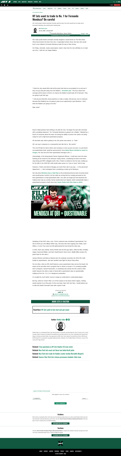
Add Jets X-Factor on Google (61, 295)
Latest (44, 8)
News (41, 12)
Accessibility (78, 451)
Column (83, 34)
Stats (69, 8)
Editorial (57, 451)
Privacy (62, 451)
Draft (87, 8)
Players (36, 2)
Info (40, 2)
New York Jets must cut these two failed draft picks (56, 350)
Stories (15, 2)
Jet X (33, 12)
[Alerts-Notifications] (5, 5)
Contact (46, 451)
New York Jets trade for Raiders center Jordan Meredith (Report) (61, 353)
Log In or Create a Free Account (41, 391)
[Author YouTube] (69, 320)
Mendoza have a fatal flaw (50, 173)
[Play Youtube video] (60, 202)
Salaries (77, 8)
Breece (64, 8)
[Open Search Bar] (114, 2)
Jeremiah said (66, 90)
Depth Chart (50, 8)
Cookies (72, 451)
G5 (55, 8)
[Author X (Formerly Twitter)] (67, 320)
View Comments (60, 403)
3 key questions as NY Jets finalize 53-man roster (56, 346)
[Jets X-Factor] (6, 2)
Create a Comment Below (61, 294)
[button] (118, 2)
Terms (67, 451)
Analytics (24, 2)
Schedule (59, 8)
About (40, 451)
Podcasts (30, 2)
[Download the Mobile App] (2, 5)
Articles (37, 12)
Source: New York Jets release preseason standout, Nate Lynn (60, 357)
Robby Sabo (44, 28)
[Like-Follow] (8, 5)
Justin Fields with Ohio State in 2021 (69, 182)
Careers (51, 451)
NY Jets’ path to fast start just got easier (55, 309)
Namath (82, 8)
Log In (111, 5)
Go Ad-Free (117, 5)
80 (72, 8)
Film (19, 2)
